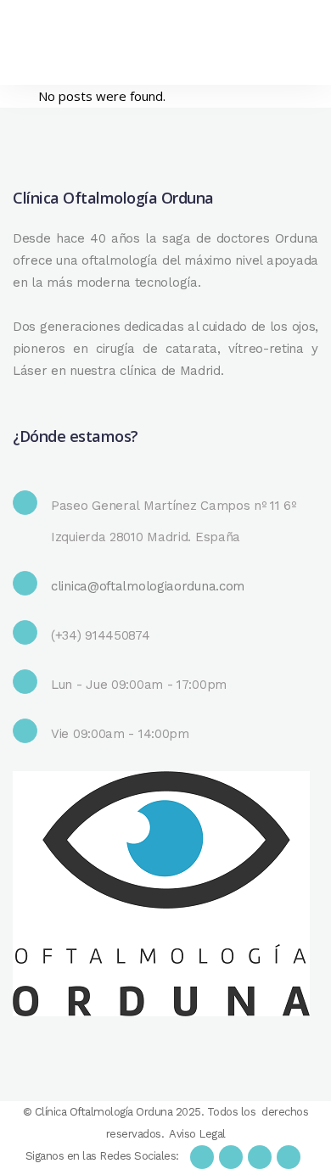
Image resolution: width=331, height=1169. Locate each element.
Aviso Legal (197, 1133)
